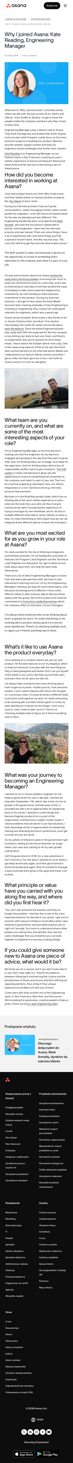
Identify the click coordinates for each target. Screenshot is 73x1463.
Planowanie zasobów (49, 1157)
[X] (24, 1432)
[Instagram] (36, 1432)
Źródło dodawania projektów (53, 1169)
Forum (42, 1238)
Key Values (15, 201)
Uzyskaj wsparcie (47, 1219)
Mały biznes (11, 1212)
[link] (16, 19)
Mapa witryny (45, 1287)
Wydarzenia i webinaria (50, 1251)
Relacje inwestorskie (15, 1366)
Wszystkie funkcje (14, 1114)
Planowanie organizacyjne (52, 1140)
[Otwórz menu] (65, 5)
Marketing (10, 1219)
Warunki (28, 1442)
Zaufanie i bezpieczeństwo (18, 1373)
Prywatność (11, 1379)
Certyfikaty (44, 1231)
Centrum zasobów (48, 1244)
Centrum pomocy (47, 1212)
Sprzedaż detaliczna (15, 1257)
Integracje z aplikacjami (17, 1157)
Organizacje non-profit (16, 1283)
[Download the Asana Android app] (48, 1453)
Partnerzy (43, 1281)
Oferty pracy (11, 1341)
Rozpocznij (52, 5)
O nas (8, 1321)
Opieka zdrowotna (14, 1251)
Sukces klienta (46, 1264)
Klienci (8, 1334)
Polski (40, 1419)
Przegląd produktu (14, 1107)
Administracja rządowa (16, 1264)
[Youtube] (49, 1432)
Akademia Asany (47, 1225)
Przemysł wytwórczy (15, 1277)
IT (6, 1231)
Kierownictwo (12, 1328)
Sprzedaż (10, 1244)
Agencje (9, 1289)
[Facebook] (43, 1432)
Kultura (9, 1354)
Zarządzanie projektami (16, 1174)
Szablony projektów (48, 1257)
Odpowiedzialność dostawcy (19, 1386)
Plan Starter (11, 1137)
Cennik (8, 1131)
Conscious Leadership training (40, 601)
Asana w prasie (12, 1360)
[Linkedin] (30, 1432)
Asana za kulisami (14, 1347)
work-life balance (14, 328)
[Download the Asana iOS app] (24, 1453)
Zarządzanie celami (48, 1122)
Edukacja (10, 1270)
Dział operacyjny (13, 1225)
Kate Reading (12, 153)
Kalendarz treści (47, 1109)
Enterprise (10, 1150)
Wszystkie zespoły (14, 1296)
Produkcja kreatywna (49, 1116)
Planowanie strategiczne (51, 1163)
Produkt (9, 1238)
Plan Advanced (12, 1144)
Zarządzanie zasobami (16, 1180)
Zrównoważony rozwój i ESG (19, 1392)
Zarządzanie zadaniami (50, 1176)
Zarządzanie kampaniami (51, 1103)
